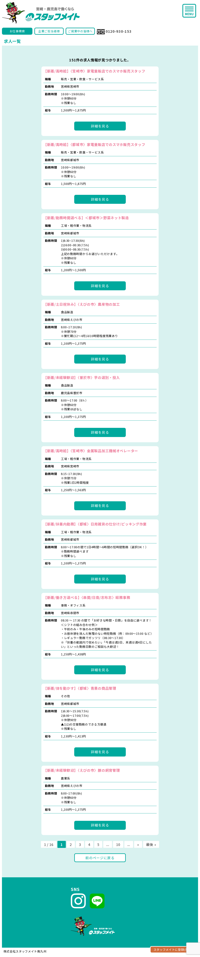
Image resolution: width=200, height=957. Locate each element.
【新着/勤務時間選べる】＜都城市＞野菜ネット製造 (86, 217)
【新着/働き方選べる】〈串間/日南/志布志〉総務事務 (86, 597)
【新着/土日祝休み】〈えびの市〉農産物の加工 (81, 304)
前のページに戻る (100, 857)
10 (118, 844)
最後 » (151, 844)
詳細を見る (100, 126)
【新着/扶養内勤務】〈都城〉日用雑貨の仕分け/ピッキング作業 (95, 523)
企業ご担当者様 (49, 31)
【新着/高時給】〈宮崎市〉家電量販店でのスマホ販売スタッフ (94, 70)
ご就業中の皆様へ (80, 31)
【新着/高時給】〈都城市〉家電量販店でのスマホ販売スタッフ (94, 144)
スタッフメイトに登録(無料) (173, 949)
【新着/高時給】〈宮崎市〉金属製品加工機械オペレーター (90, 450)
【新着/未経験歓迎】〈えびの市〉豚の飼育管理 (81, 770)
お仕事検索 (17, 31)
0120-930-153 (118, 31)
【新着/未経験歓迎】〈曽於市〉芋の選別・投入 (81, 377)
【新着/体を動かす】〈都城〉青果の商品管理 (79, 688)
